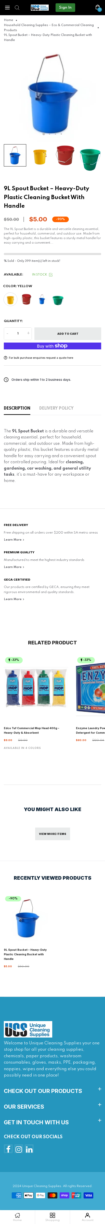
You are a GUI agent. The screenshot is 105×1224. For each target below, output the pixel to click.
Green (57, 299)
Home (8, 20)
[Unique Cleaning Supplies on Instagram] (18, 1148)
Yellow (10, 299)
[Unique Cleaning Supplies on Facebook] (8, 1148)
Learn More (13, 539)
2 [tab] (49, 134)
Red (26, 299)
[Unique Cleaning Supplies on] (29, 1148)
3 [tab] (55, 134)
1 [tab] (44, 134)
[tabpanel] (52, 93)
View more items (52, 833)
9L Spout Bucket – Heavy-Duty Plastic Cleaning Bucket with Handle (25, 954)
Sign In (65, 7)
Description (17, 409)
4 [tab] (61, 134)
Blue (42, 299)
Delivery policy (56, 409)
